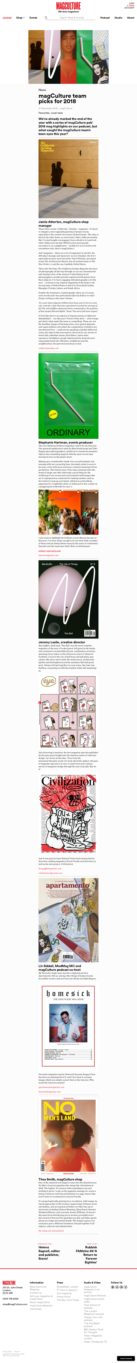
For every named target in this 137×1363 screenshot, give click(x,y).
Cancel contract (126, 1358)
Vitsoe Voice (63, 1296)
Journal (7, 17)
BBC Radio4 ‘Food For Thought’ (93, 1331)
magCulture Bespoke (41, 1305)
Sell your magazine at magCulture (41, 1297)
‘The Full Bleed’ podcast (92, 1325)
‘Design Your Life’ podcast (93, 1318)
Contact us (36, 1292)
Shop (19, 17)
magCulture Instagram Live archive (92, 1289)
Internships (35, 1308)
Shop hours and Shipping (38, 1288)
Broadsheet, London (67, 1286)
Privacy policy (7, 1351)
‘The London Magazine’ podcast (94, 1312)
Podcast (105, 17)
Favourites (44, 112)
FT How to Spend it (67, 1290)
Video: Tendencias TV (95, 1341)
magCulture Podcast (95, 1295)
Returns (17, 1351)
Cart (131, 3)
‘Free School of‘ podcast (92, 1306)
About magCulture (40, 1302)
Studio (118, 17)
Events (33, 17)
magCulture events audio (94, 1300)
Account (129, 8)
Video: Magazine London (93, 1337)
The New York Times (68, 1300)
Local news (57, 112)
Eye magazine (64, 1293)
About (130, 17)
